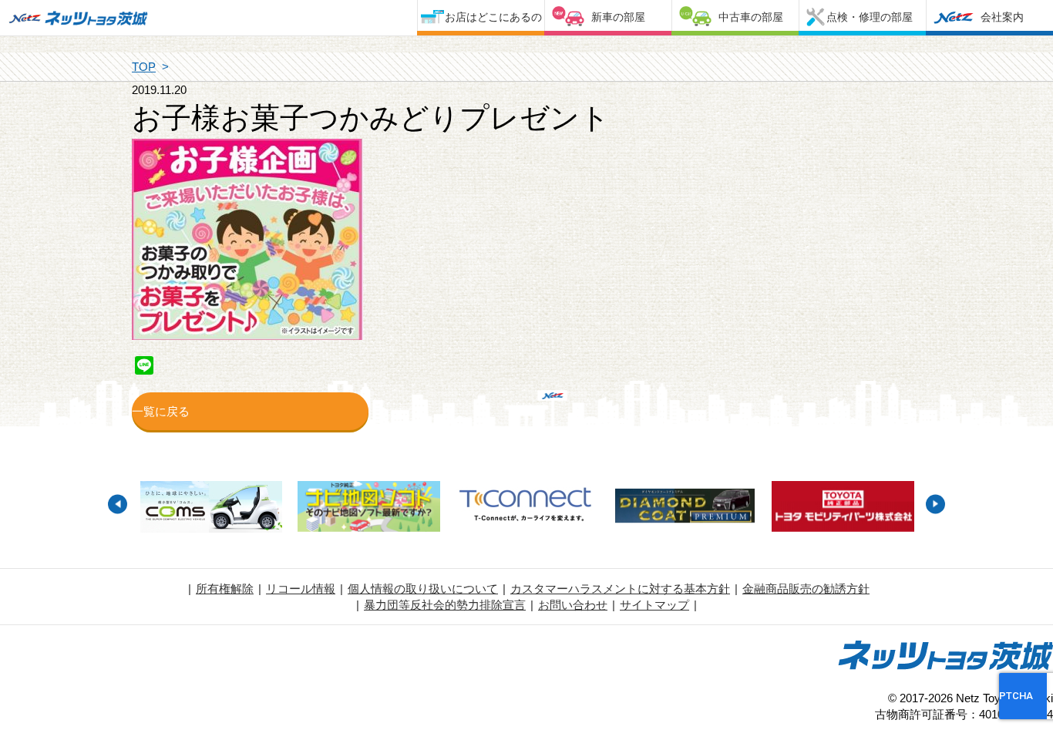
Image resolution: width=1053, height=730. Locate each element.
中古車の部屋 (750, 17)
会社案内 (1002, 17)
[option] (211, 509)
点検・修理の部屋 (869, 17)
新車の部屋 (618, 17)
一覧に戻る (161, 411)
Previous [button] (117, 503)
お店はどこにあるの (493, 17)
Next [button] (935, 503)
